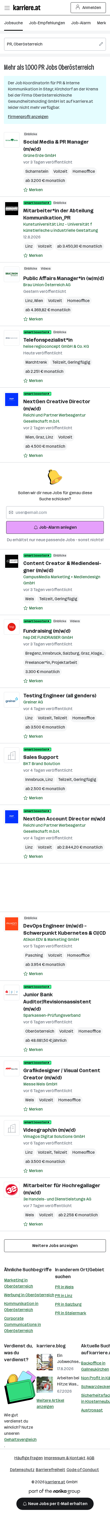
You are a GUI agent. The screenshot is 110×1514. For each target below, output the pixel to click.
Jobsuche (13, 22)
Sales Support (41, 757)
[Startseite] (28, 7)
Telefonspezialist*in (48, 340)
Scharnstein (36, 171)
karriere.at (55, 1482)
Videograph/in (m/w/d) (49, 1130)
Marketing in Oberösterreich (18, 1283)
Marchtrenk (36, 362)
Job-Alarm (81, 22)
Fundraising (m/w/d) (46, 631)
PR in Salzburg (68, 1304)
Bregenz (33, 653)
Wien (38, 300)
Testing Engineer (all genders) (59, 695)
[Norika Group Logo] (54, 1492)
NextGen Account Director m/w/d (64, 819)
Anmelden (91, 7)
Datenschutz (22, 1469)
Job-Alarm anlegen (58, 527)
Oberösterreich (76, 67)
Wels (29, 598)
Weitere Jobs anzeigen (55, 1245)
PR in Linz (63, 1295)
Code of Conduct (83, 1469)
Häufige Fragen (28, 1457)
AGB (90, 1457)
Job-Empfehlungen (47, 22)
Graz (41, 437)
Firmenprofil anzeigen (28, 116)
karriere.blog (51, 1346)
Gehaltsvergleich (20, 1439)
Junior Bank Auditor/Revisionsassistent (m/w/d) (57, 1001)
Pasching (34, 955)
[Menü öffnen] (7, 8)
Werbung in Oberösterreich (29, 1294)
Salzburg (72, 653)
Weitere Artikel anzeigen (50, 1403)
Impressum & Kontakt (64, 1457)
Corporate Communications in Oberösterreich (22, 1324)
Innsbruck (52, 653)
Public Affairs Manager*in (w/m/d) (63, 278)
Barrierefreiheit (50, 1469)
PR (41, 67)
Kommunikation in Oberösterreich (21, 1306)
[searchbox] (55, 44)
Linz (29, 246)
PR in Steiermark (70, 1313)
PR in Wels (64, 1287)
